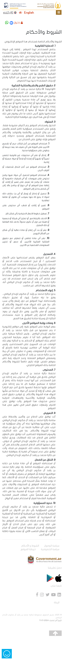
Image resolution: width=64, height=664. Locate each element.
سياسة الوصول (51, 546)
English (29, 12)
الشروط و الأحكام (30, 546)
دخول (17, 22)
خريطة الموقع (28, 549)
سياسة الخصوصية (50, 549)
